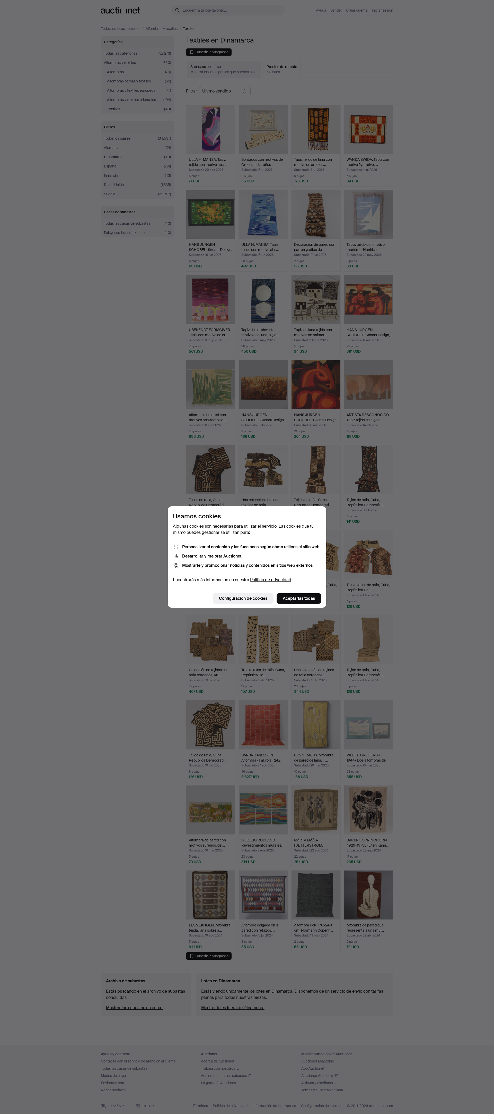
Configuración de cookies (243, 598)
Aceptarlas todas (299, 598)
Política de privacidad (270, 580)
